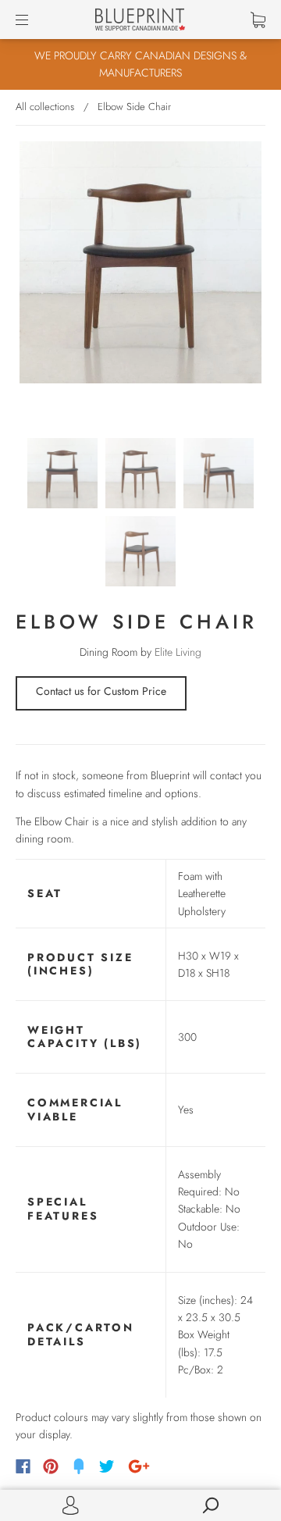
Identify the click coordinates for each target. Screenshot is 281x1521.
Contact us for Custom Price (101, 691)
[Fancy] (79, 1466)
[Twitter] (107, 1466)
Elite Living (178, 652)
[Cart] (258, 19)
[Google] (139, 1466)
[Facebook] (23, 1466)
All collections (45, 106)
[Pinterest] (51, 1466)
